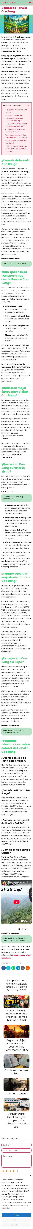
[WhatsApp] (13, 968)
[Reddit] (28, 968)
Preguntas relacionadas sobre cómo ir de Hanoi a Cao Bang (16, 148)
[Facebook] (3, 968)
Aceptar (16, 1215)
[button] (30, 1176)
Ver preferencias (16, 1225)
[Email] (23, 968)
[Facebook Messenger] (8, 968)
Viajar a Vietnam (8, 2)
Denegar (16, 1220)
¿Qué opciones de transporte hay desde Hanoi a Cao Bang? (14, 118)
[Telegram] (18, 968)
